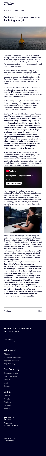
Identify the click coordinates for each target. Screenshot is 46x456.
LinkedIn (7, 396)
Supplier (7, 380)
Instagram (7, 405)
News (16, 11)
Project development (11, 361)
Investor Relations (10, 376)
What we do (8, 354)
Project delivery (9, 364)
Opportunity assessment (13, 357)
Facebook (7, 402)
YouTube (7, 399)
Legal (6, 383)
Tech (22, 11)
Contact (7, 386)
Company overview (11, 373)
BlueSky (7, 409)
